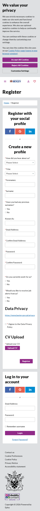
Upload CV (12, 348)
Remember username (16, 426)
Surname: (9, 191)
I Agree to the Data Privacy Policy (19, 325)
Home (6, 103)
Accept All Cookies (20, 59)
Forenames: (10, 180)
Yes (8, 209)
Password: (10, 251)
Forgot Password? (20, 439)
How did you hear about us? (17, 158)
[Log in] (28, 81)
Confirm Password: (13, 262)
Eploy (7, 507)
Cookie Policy (11, 459)
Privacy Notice (11, 463)
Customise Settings (20, 71)
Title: (8, 169)
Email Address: (12, 229)
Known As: (9, 219)
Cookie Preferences (13, 456)
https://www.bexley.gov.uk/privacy (20, 315)
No (8, 212)
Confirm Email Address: (15, 240)
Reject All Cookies (20, 65)
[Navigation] (5, 81)
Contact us (9, 452)
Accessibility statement (15, 466)
